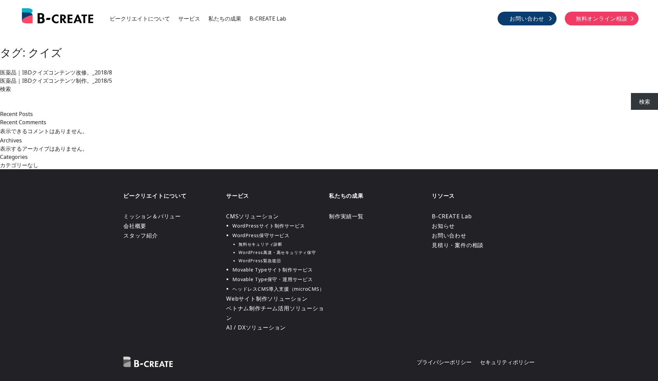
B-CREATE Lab (267, 18)
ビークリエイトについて (140, 18)
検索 (5, 89)
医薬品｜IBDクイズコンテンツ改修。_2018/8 (56, 72)
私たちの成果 (224, 18)
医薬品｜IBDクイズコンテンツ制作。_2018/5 (56, 80)
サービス (189, 18)
